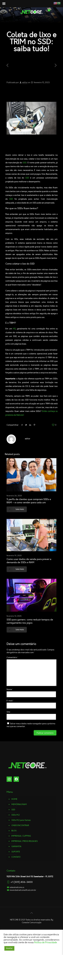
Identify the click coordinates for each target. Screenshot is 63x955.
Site (8, 712)
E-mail (10, 701)
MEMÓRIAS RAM (19, 804)
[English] (53, 3)
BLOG (14, 831)
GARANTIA (16, 846)
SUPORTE (15, 852)
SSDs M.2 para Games (21, 820)
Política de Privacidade (45, 942)
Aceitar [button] (9, 948)
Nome (10, 689)
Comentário (12, 657)
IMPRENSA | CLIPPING (21, 836)
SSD (13, 810)
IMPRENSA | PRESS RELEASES (24, 841)
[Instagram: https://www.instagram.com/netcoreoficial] (9, 779)
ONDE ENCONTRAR (20, 825)
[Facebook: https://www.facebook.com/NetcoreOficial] (16, 779)
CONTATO (16, 857)
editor (25, 82)
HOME (14, 799)
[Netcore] (31, 11)
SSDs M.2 (15, 815)
